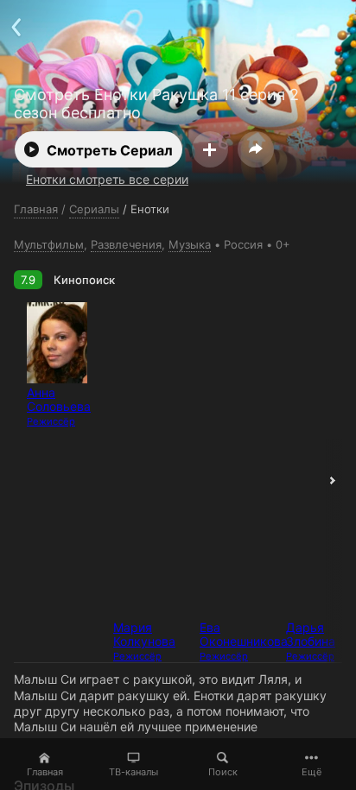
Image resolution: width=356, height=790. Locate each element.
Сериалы (94, 209)
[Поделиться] (256, 149)
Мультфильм (49, 244)
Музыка (189, 244)
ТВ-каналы (133, 772)
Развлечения (126, 244)
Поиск (223, 772)
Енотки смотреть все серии (107, 179)
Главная (45, 772)
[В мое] (210, 149)
